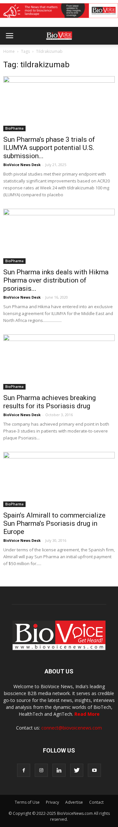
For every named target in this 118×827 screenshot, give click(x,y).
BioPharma (14, 128)
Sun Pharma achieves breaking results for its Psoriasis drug (49, 402)
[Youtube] (94, 770)
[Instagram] (41, 770)
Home (9, 51)
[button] (88, 53)
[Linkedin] (59, 770)
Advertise (74, 802)
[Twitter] (76, 770)
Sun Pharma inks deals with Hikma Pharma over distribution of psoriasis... (55, 280)
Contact (96, 802)
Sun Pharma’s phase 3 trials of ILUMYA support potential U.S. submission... (49, 148)
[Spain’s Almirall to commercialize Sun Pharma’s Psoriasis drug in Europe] (59, 479)
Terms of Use (27, 802)
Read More (87, 714)
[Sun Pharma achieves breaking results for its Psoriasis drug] (59, 362)
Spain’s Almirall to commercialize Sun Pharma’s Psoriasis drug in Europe (54, 523)
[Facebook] (23, 770)
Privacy (52, 802)
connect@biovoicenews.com (71, 728)
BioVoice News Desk (22, 164)
